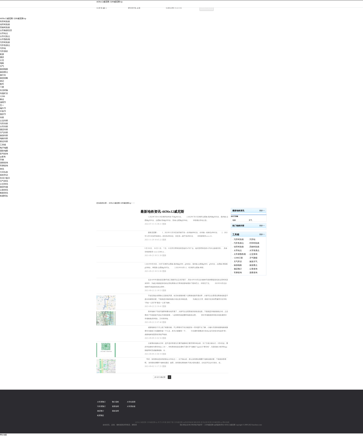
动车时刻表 (5, 24)
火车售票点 (254, 250)
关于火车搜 (162, 422)
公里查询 (253, 269)
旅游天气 (253, 261)
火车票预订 (207, 8)
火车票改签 (131, 406)
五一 (2, 105)
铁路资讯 (4, 193)
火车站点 (4, 33)
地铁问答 (4, 138)
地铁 (2, 63)
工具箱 (3, 145)
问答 (2, 117)
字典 (2, 160)
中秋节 (3, 111)
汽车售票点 (5, 45)
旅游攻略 (4, 78)
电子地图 (4, 148)
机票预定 (100, 415)
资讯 (2, 169)
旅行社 (3, 75)
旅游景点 (4, 72)
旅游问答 (4, 135)
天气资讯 (4, 181)
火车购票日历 (6, 30)
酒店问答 (4, 129)
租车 (2, 84)
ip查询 (3, 157)
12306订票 (238, 258)
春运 (2, 99)
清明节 (3, 102)
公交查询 (253, 254)
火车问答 (4, 126)
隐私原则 (197, 422)
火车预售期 (5, 39)
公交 (2, 60)
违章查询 (4, 163)
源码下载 (170, 422)
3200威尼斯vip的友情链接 (183, 422)
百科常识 (4, 175)
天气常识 (238, 261)
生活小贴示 (5, 178)
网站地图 (225, 422)
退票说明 (115, 406)
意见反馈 (204, 422)
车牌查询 (4, 166)
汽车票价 (4, 51)
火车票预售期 (240, 254)
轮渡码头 (4, 196)
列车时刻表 (5, 21)
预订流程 (115, 402)
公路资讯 (4, 190)
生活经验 (4, 90)
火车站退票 (131, 402)
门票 (2, 87)
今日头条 (4, 172)
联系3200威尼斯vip (215, 422)
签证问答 (4, 141)
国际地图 (4, 151)
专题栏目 (4, 93)
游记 (2, 81)
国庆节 (3, 114)
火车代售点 (5, 36)
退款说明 (115, 411)
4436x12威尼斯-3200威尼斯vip (109, 2)
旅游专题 (4, 187)
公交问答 (4, 121)
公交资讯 (4, 184)
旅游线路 (4, 69)
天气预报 (253, 258)
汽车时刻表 (5, 42)
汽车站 (3, 48)
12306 (2, 96)
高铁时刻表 (5, 27)
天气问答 (4, 132)
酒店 (2, 57)
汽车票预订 (101, 406)
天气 (2, 66)
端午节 (3, 108)
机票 (2, 54)
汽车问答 (4, 124)
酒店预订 (238, 269)
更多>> (262, 211)
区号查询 (4, 154)
